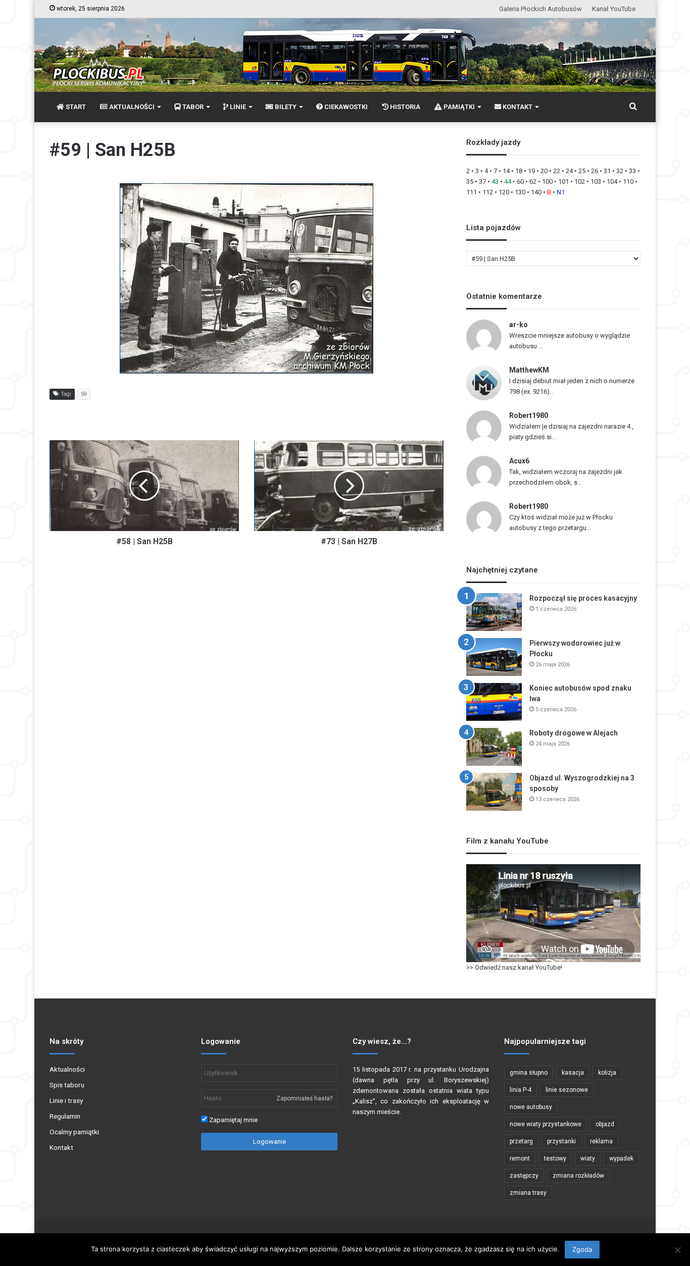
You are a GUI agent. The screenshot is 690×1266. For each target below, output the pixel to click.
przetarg (521, 1141)
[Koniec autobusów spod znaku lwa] (494, 702)
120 (504, 192)
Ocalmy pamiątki (74, 1132)
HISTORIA (404, 107)
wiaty (587, 1158)
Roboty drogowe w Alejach (573, 733)
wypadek (621, 1158)
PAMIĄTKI (458, 107)
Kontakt (61, 1147)
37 (482, 181)
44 (507, 181)
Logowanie (269, 1141)
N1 (561, 192)
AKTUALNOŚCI (131, 107)
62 (532, 181)
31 (607, 171)
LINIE (237, 107)
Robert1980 (528, 415)
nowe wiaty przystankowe (545, 1124)
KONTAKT (516, 107)
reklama (601, 1141)
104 (612, 181)
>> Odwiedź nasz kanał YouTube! (514, 967)
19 (531, 171)
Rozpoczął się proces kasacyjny (583, 598)
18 (518, 171)
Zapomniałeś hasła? (304, 1098)
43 (495, 181)
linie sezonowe (567, 1089)
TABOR (192, 107)
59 (84, 394)
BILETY (285, 107)
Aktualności (67, 1069)
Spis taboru (67, 1085)
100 (547, 181)
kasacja (573, 1072)
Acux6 (519, 461)
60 (520, 181)
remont (520, 1158)
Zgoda (582, 1249)
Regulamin (65, 1116)
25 (581, 171)
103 (595, 181)
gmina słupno (529, 1072)
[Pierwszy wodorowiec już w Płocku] (494, 657)
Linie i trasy (66, 1100)
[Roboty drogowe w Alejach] (494, 747)
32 (619, 171)
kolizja (607, 1072)
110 (628, 181)
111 (471, 192)
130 (520, 192)
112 (487, 192)
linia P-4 (520, 1089)
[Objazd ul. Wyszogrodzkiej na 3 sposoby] (494, 792)
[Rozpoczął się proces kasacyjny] (494, 612)
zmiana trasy (528, 1192)
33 (632, 171)
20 (544, 171)
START (75, 107)
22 (556, 171)
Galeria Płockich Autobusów (540, 9)
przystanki (561, 1141)
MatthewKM (529, 370)
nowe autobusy (531, 1107)
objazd (605, 1124)
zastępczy (524, 1175)
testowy (555, 1158)
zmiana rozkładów (578, 1175)
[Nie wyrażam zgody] (677, 1250)
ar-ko (518, 325)
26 (594, 171)
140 (536, 192)
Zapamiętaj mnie (233, 1120)
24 (569, 171)
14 (506, 171)
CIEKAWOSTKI (345, 107)
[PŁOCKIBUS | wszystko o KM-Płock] (98, 63)
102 (579, 181)
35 (469, 181)
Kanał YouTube (613, 9)
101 (563, 181)
